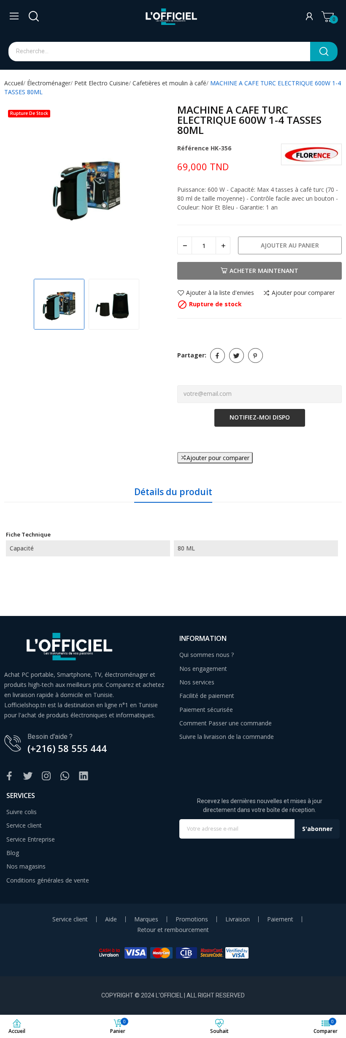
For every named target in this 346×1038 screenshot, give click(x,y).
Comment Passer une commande (225, 723)
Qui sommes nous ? (206, 655)
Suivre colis (21, 812)
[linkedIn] (83, 776)
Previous (19, 188)
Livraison (237, 919)
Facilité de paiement (206, 696)
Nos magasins (26, 866)
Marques (146, 919)
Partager (217, 355)
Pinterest (255, 355)
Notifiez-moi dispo (260, 417)
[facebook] (9, 776)
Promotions (192, 919)
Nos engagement (203, 669)
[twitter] (28, 776)
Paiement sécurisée (206, 710)
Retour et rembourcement (173, 930)
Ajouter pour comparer (303, 293)
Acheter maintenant (264, 271)
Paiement (280, 919)
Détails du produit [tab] (173, 492)
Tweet (236, 355)
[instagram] (46, 776)
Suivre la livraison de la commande (226, 737)
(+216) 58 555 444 (67, 748)
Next (153, 188)
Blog (12, 853)
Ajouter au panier (290, 245)
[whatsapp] (65, 776)
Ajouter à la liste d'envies (220, 293)
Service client (24, 825)
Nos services (196, 682)
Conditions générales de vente (47, 880)
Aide (111, 919)
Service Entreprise (30, 839)
